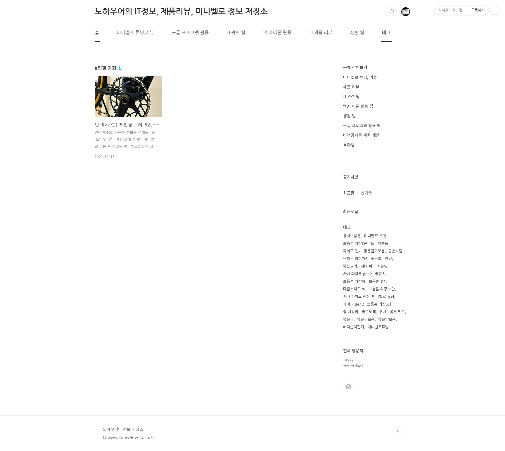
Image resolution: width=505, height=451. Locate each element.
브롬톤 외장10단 (382, 289)
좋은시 (380, 273)
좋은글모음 (366, 319)
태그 (386, 32)
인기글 (366, 193)
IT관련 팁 (235, 32)
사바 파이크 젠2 (356, 296)
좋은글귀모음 (374, 251)
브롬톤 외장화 (354, 281)
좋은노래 (369, 311)
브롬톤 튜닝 (378, 281)
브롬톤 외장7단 (355, 258)
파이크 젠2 (351, 251)
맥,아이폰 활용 (277, 32)
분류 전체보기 (355, 67)
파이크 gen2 (353, 304)
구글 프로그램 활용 (190, 32)
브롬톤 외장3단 (355, 243)
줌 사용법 (350, 311)
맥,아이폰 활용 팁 (358, 106)
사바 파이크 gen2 (357, 273)
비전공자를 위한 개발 (361, 135)
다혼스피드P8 (354, 289)
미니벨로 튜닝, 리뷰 (360, 77)
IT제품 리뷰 (321, 32)
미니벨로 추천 (375, 235)
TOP (397, 431)
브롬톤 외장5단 (379, 304)
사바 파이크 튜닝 (374, 266)
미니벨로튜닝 (378, 326)
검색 (392, 11)
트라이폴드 (379, 243)
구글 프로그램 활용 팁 (362, 125)
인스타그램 (348, 386)
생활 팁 (357, 32)
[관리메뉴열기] (494, 10)
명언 (388, 258)
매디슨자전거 (353, 326)
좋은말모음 (387, 319)
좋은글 (348, 319)
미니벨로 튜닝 (383, 296)
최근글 (348, 193)
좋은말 (376, 258)
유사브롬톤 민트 (392, 311)
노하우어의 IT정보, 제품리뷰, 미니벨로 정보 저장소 (181, 11)
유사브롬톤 (352, 235)
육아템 (348, 145)
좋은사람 (395, 251)
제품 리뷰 (351, 87)
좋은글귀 (350, 266)
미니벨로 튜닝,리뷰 (135, 32)
